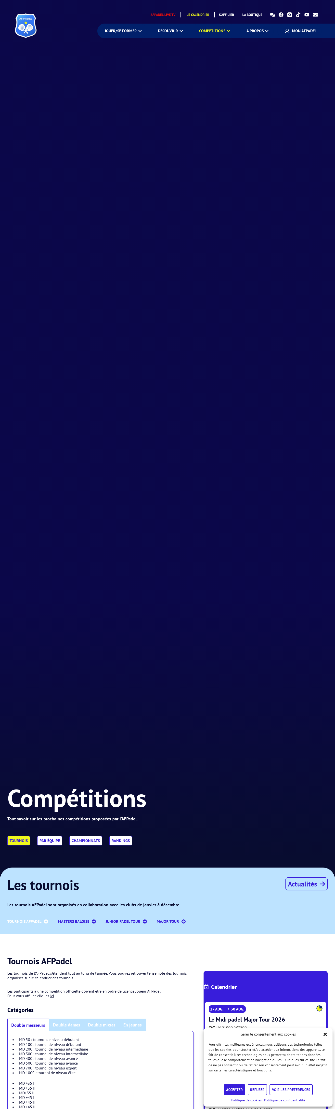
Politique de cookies (246, 1100)
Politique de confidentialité (284, 1100)
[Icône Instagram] (289, 14)
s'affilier (226, 15)
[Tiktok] (298, 14)
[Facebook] (281, 14)
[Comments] (272, 14)
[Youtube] (306, 14)
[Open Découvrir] (181, 31)
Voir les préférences (291, 1089)
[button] (325, 1034)
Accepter (234, 1089)
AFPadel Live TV (163, 15)
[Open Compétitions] (229, 31)
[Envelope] (315, 14)
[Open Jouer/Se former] (140, 31)
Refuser (257, 1089)
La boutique (252, 15)
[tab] (28, 1025)
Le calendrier (198, 15)
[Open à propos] (267, 31)
